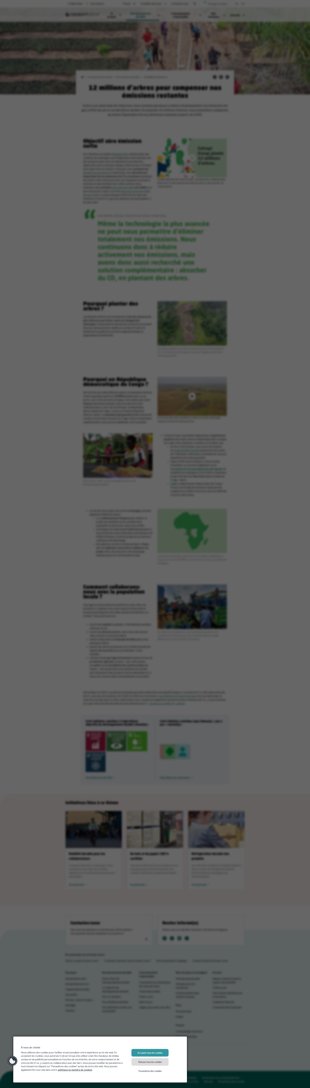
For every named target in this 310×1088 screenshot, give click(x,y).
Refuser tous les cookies (150, 1061)
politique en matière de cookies (75, 1070)
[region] (100, 1059)
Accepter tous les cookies (150, 1052)
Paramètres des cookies (150, 1071)
